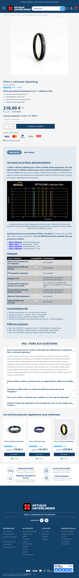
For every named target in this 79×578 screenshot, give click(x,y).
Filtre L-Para (14, 244)
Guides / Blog (7, 544)
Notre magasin (7, 531)
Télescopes (26, 539)
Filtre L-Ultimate (15, 248)
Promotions (45, 534)
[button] (5, 126)
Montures (26, 546)
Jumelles (25, 552)
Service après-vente (9, 547)
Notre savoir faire (8, 534)
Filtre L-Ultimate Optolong (63, 441)
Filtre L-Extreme (15, 246)
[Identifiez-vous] (67, 8)
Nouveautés (45, 531)
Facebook (45, 537)
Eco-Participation (66, 539)
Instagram (45, 539)
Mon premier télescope (30, 531)
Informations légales (67, 531)
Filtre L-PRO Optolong (37, 441)
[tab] (14, 152)
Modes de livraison (9, 541)
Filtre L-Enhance (15, 242)
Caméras (25, 549)
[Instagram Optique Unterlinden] (46, 520)
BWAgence (28, 574)
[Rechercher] (62, 8)
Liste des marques (28, 554)
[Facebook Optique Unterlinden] (42, 520)
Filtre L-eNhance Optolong (14, 441)
